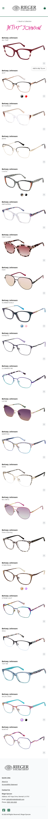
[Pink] (26, 326)
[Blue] (22, 326)
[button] (3, 8)
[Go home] (24, 8)
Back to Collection (25, 21)
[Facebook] (4, 811)
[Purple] (26, 588)
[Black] (22, 96)
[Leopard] (22, 195)
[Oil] (22, 720)
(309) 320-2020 (12, 802)
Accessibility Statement (9, 784)
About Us (5, 782)
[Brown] (22, 588)
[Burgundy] (26, 96)
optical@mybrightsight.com (15, 799)
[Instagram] (9, 811)
